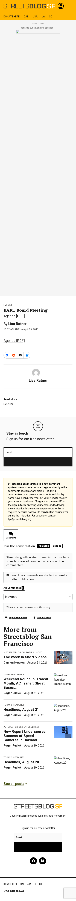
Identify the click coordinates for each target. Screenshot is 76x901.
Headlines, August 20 (21, 762)
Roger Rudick (12, 693)
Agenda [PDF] (14, 341)
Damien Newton (14, 662)
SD (50, 16)
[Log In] (61, 6)
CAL (26, 16)
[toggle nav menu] (70, 6)
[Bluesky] (42, 860)
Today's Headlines (14, 705)
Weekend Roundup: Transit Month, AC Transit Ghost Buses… (26, 683)
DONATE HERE (12, 16)
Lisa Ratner (17, 324)
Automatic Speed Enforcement (21, 727)
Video (39, 652)
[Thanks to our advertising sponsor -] (38, 162)
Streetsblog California (20, 652)
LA (43, 16)
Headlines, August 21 (21, 709)
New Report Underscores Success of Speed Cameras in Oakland (25, 735)
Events (8, 305)
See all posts (14, 784)
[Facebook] (33, 860)
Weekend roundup (14, 674)
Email (9, 452)
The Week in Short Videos (25, 657)
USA (35, 16)
